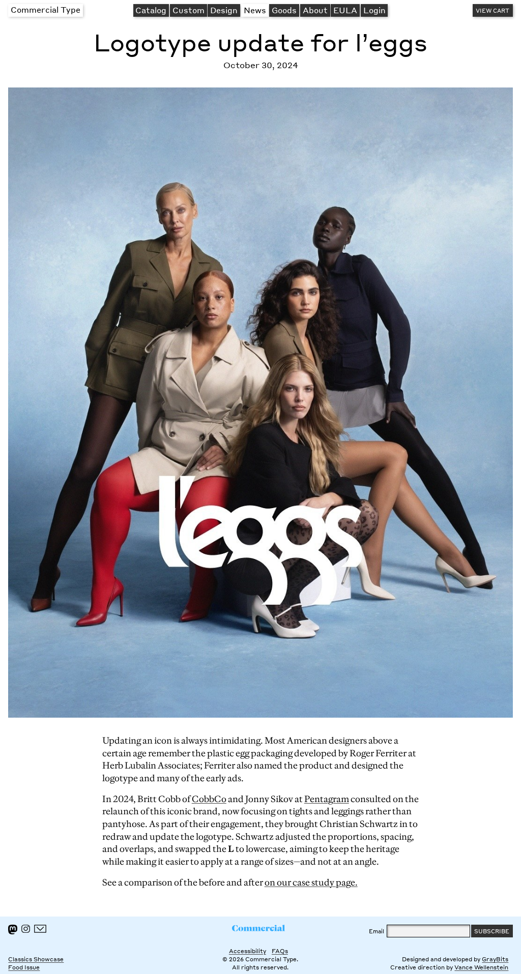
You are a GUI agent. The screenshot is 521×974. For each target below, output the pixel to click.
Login (374, 10)
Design (224, 10)
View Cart (492, 10)
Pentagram (326, 799)
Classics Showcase (36, 959)
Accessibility (247, 951)
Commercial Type (45, 9)
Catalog (150, 10)
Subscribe (491, 931)
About (315, 10)
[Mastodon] (12, 929)
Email (376, 931)
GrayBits (495, 959)
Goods (284, 10)
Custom (188, 10)
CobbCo (209, 799)
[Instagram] (25, 929)
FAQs (280, 951)
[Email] (40, 929)
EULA (345, 10)
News (255, 10)
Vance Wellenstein (481, 967)
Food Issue (24, 967)
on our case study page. (311, 882)
